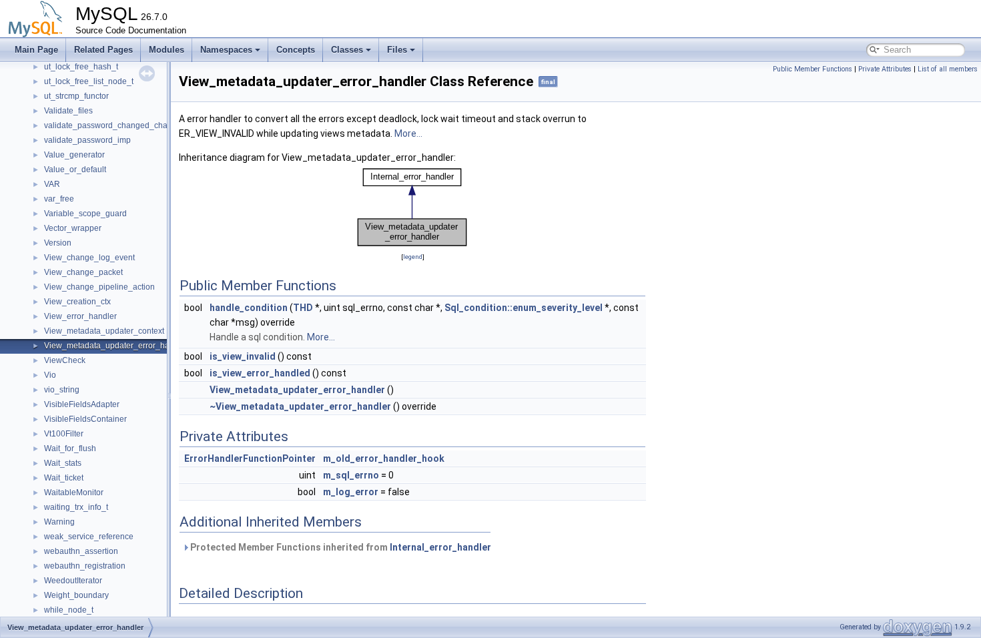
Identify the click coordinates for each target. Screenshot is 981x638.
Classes (347, 50)
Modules (166, 50)
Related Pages (103, 50)
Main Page (36, 50)
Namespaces (226, 50)
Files (397, 50)
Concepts (295, 50)
